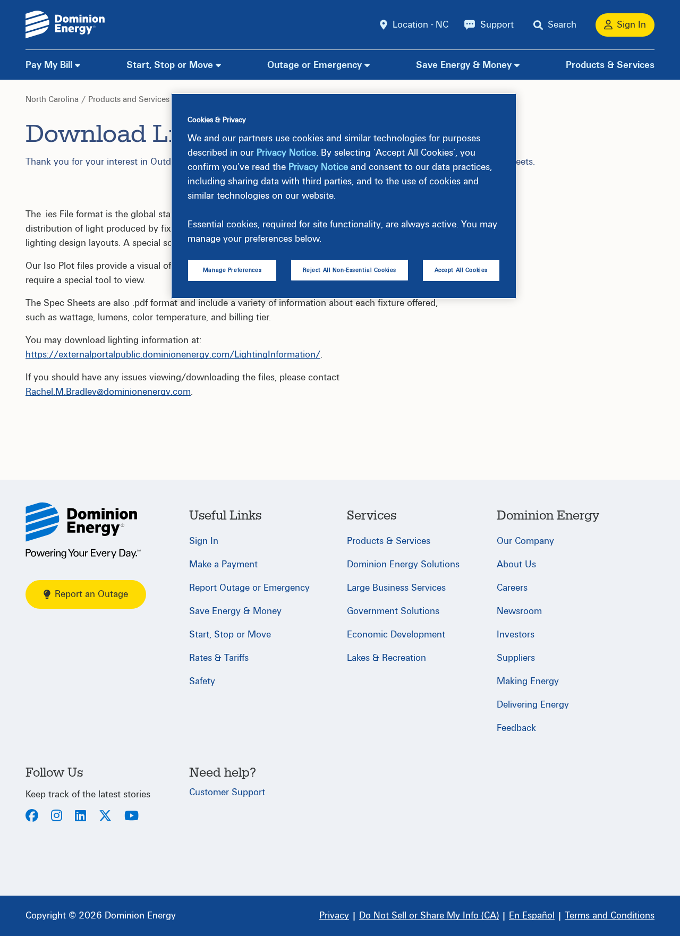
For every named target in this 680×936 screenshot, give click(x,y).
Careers (512, 587)
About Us (516, 564)
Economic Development (396, 634)
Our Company (525, 541)
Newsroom (519, 611)
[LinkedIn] (80, 816)
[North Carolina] (83, 530)
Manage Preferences (232, 270)
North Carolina (52, 99)
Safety (202, 681)
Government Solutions (393, 611)
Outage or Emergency (314, 65)
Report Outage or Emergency (249, 587)
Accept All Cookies (461, 270)
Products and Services (128, 99)
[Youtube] (131, 816)
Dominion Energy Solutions (403, 564)
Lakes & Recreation (386, 657)
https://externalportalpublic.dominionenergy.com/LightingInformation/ (173, 354)
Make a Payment (223, 564)
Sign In (203, 541)
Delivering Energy (533, 704)
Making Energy (528, 681)
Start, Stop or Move (169, 65)
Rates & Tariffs (219, 657)
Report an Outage (91, 594)
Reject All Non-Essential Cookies (349, 270)
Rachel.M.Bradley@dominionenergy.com (108, 391)
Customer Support (227, 792)
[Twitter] (105, 816)
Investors (515, 634)
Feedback (516, 728)
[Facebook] (32, 816)
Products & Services (610, 65)
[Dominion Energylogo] (65, 25)
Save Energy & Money (464, 65)
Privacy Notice (286, 152)
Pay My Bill (49, 65)
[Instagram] (56, 816)
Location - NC (420, 24)
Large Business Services (396, 587)
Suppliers (516, 657)
